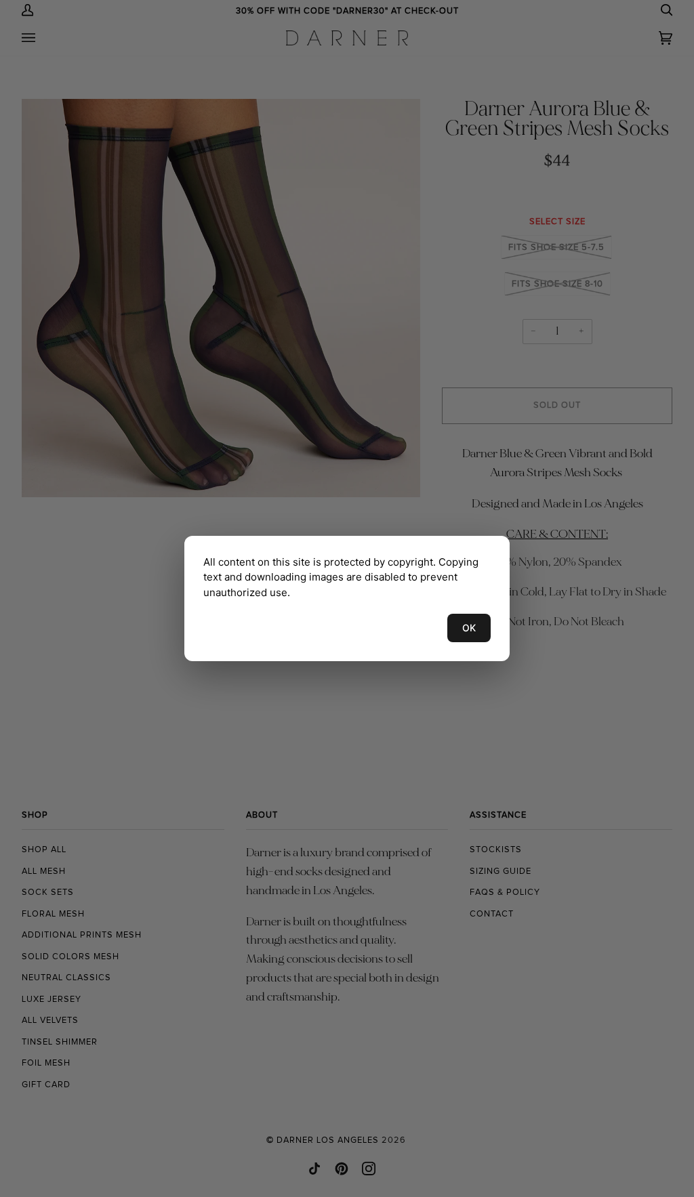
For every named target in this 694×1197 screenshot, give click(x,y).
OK (469, 627)
